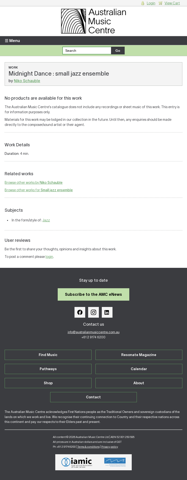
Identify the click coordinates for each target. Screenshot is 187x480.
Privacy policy (109, 446)
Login (151, 3)
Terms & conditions (88, 446)
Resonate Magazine (138, 355)
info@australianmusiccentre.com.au (94, 332)
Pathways (48, 369)
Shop (48, 383)
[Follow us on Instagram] (93, 312)
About (138, 383)
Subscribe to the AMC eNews (93, 294)
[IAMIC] (77, 462)
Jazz (46, 220)
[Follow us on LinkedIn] (107, 312)
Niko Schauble (27, 81)
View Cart (172, 3)
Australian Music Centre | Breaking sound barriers (93, 21)
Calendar (139, 369)
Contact (93, 397)
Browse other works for (39, 190)
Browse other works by (34, 182)
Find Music (48, 355)
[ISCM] (115, 462)
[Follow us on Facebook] (80, 312)
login (49, 257)
